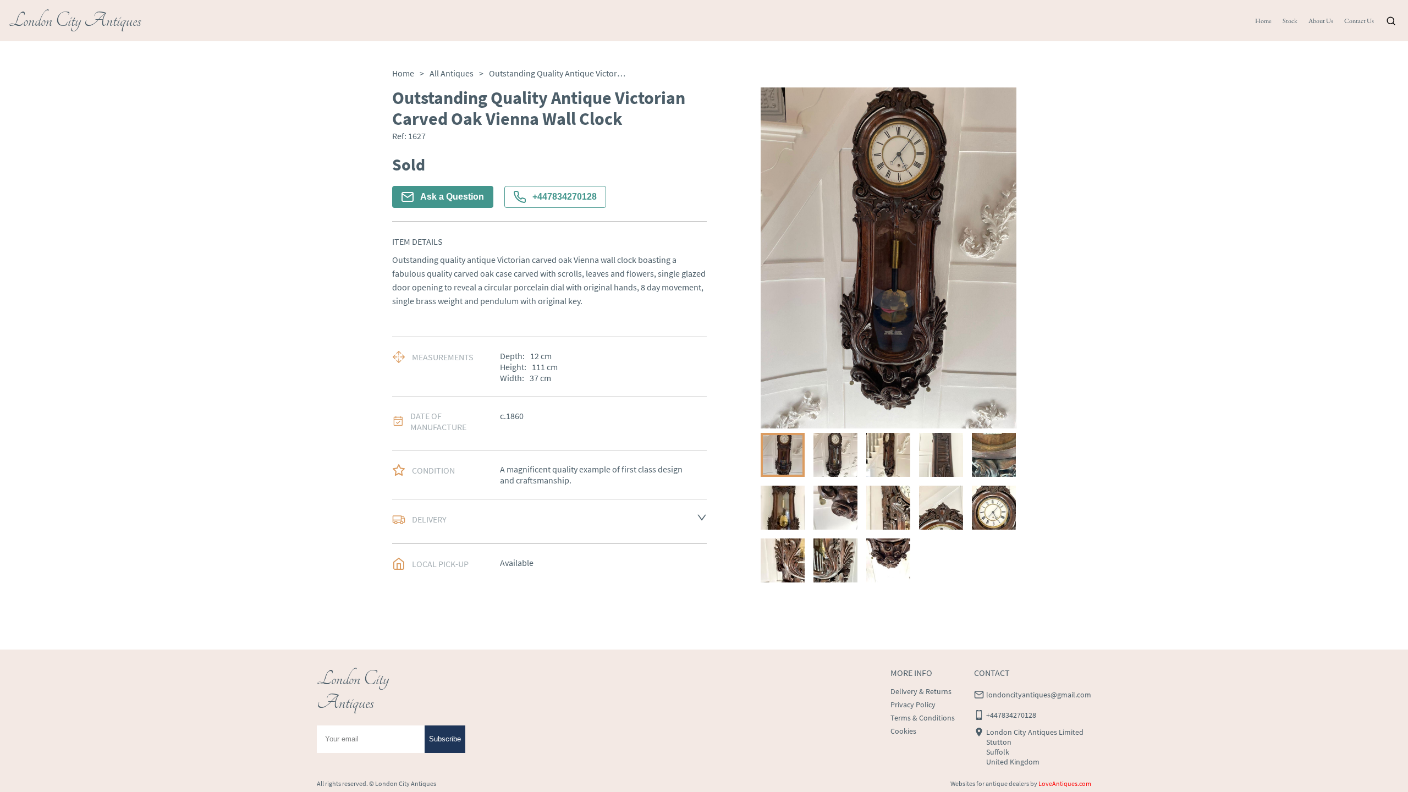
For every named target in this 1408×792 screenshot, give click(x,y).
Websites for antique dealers (989, 783)
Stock (1290, 20)
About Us (1320, 20)
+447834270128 (564, 196)
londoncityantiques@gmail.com (1038, 695)
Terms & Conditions (922, 718)
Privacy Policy (913, 705)
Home (1263, 20)
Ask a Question (452, 196)
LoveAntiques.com (1064, 783)
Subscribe (445, 739)
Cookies (903, 731)
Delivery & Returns (921, 691)
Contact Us (1359, 20)
